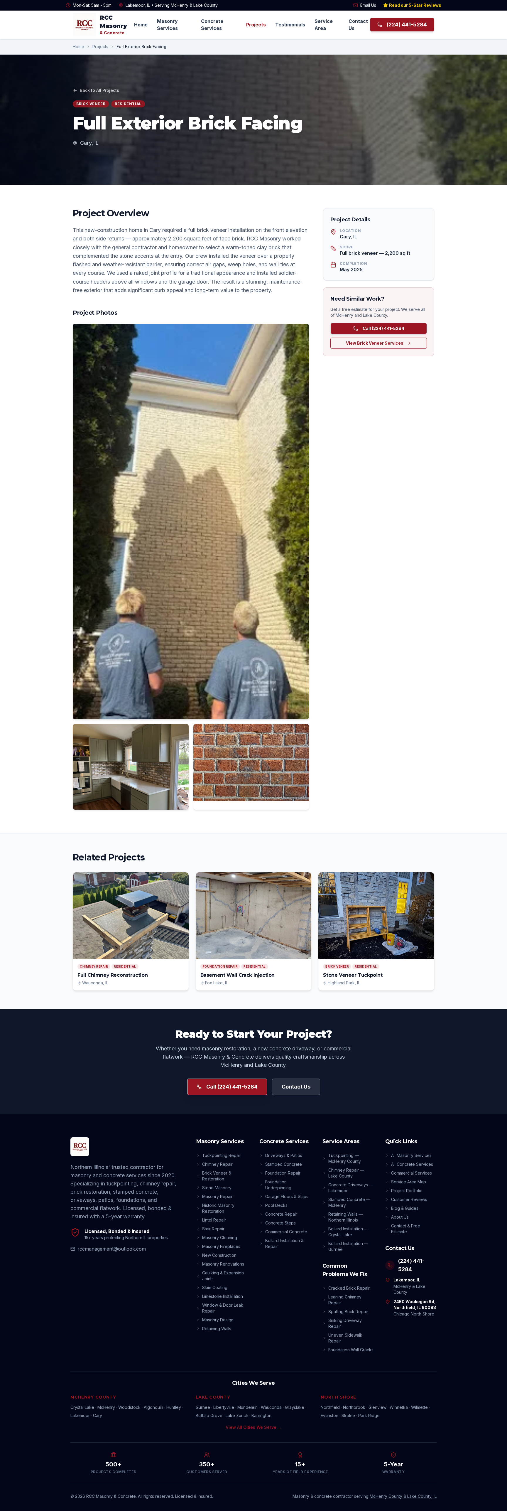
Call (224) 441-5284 (383, 328)
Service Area (324, 24)
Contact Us (358, 24)
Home (141, 25)
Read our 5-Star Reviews (415, 5)
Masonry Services (167, 24)
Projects (256, 25)
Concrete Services (212, 24)
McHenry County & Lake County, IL (403, 1496)
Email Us (368, 5)
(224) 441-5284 (407, 24)
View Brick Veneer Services (374, 343)
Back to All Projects (99, 90)
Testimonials (290, 25)
